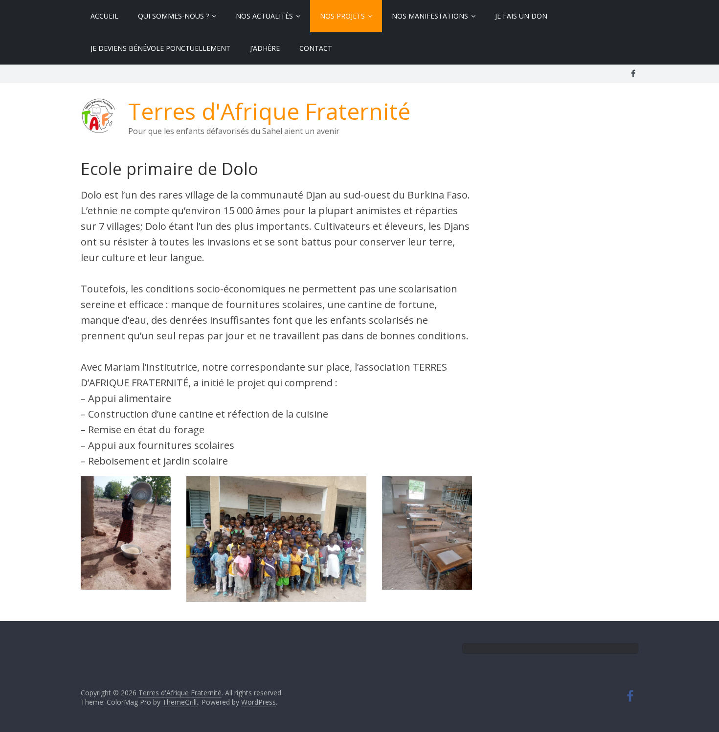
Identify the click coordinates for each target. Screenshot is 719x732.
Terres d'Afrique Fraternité (269, 111)
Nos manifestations (430, 16)
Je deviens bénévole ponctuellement (160, 48)
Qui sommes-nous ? (173, 16)
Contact (315, 48)
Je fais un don (521, 16)
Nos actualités (264, 16)
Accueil (104, 16)
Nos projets (342, 16)
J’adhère (265, 48)
